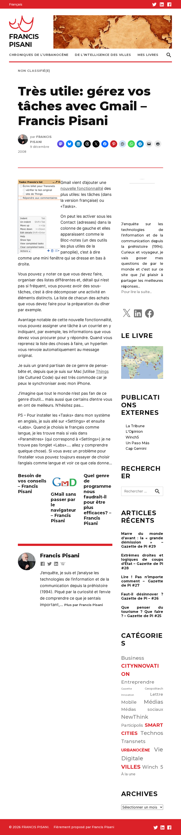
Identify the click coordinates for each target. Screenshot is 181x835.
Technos (151, 733)
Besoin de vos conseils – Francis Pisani (32, 483)
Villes (130, 767)
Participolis (132, 725)
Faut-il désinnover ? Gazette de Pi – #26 (142, 596)
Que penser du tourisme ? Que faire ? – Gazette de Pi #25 (142, 611)
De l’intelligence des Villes (103, 55)
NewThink (134, 717)
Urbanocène (135, 750)
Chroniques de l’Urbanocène (38, 55)
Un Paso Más (137, 443)
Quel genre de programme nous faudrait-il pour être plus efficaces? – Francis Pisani (97, 499)
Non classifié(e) (34, 71)
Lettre (156, 694)
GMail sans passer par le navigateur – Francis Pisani (63, 507)
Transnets (133, 741)
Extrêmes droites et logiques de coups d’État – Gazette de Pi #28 (142, 561)
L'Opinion (134, 431)
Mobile (129, 702)
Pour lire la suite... (136, 292)
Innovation (127, 695)
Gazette (126, 688)
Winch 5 (152, 767)
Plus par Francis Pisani (83, 605)
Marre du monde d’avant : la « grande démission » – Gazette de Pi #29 (142, 540)
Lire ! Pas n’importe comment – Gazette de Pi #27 (142, 581)
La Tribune (135, 426)
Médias (153, 702)
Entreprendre (137, 682)
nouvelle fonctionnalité (81, 188)
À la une (128, 774)
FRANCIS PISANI (24, 40)
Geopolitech (154, 688)
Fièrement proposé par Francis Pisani (84, 827)
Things (102, 371)
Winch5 (132, 437)
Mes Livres (148, 55)
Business (132, 658)
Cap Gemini (136, 448)
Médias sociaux (142, 709)
